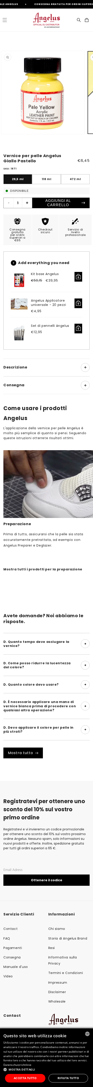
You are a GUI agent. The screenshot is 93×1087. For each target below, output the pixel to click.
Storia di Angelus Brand (67, 938)
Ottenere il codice (46, 880)
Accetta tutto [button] (25, 1078)
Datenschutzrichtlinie (17, 1065)
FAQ (6, 938)
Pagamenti (12, 948)
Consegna (12, 957)
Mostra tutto (20, 752)
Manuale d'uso (15, 967)
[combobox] (87, 1034)
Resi (51, 948)
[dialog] (46, 1057)
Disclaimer (57, 992)
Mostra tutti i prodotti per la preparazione (42, 569)
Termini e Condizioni (65, 973)
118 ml (46, 179)
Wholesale (57, 1001)
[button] (5, 20)
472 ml (75, 179)
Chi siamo (56, 929)
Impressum (57, 982)
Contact (10, 929)
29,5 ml (18, 179)
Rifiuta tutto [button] (68, 1078)
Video (8, 976)
